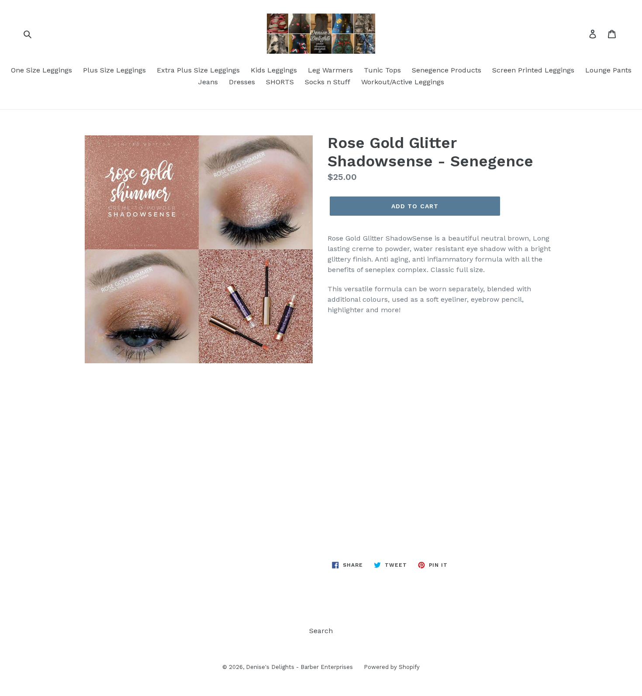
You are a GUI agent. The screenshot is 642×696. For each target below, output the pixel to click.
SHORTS (280, 82)
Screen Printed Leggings (533, 70)
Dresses (242, 82)
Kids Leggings (274, 70)
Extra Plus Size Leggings (198, 70)
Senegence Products (446, 70)
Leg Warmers (330, 70)
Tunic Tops (382, 70)
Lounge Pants (608, 70)
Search (321, 631)
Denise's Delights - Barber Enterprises (299, 667)
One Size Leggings (41, 70)
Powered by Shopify (392, 667)
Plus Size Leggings (114, 70)
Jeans (208, 82)
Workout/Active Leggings (402, 82)
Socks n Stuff (327, 82)
